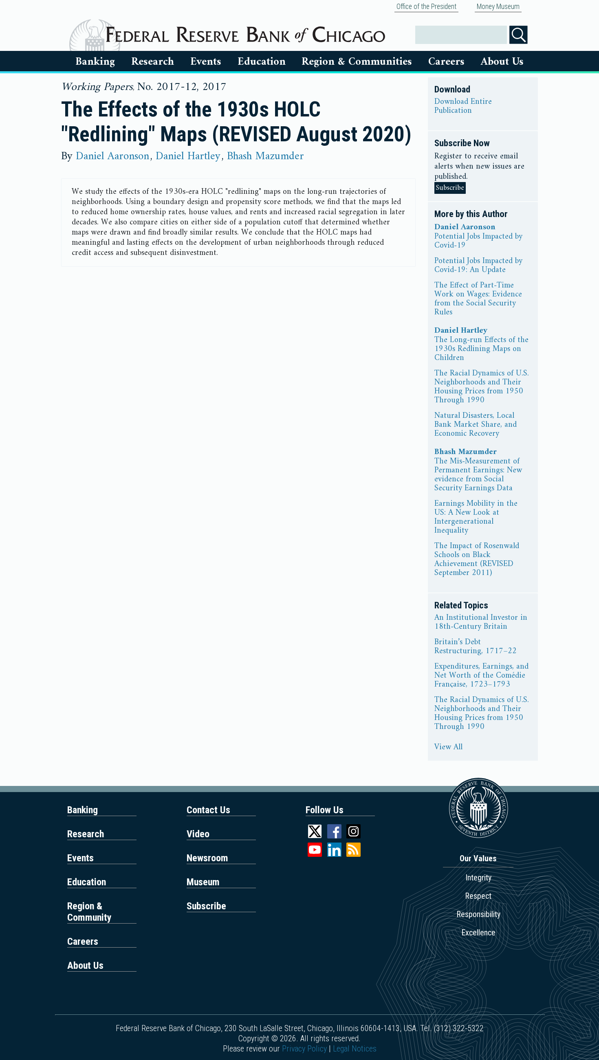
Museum (203, 882)
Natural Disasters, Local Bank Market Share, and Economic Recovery (475, 425)
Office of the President (426, 6)
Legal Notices (355, 1048)
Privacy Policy (304, 1048)
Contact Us (208, 810)
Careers (446, 62)
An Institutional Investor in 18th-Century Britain (480, 623)
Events (205, 62)
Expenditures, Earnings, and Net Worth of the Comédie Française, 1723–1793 (481, 676)
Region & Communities (357, 62)
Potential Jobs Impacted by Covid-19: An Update (478, 266)
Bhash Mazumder (265, 156)
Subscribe (450, 188)
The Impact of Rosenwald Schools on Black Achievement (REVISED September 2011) (476, 560)
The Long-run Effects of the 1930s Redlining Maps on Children (481, 349)
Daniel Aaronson (112, 156)
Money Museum (498, 6)
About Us (502, 62)
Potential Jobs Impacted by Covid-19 (478, 241)
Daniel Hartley (188, 156)
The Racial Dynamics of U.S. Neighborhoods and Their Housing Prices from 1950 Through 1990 (481, 387)
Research (152, 62)
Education (262, 62)
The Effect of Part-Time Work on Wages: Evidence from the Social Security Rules (478, 299)
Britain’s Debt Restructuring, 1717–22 (475, 647)
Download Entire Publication (463, 107)
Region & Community (89, 911)
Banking (95, 62)
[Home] (245, 31)
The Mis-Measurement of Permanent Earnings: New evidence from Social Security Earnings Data (478, 475)
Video (198, 834)
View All (448, 747)
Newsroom (207, 858)
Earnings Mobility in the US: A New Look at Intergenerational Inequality (476, 517)
